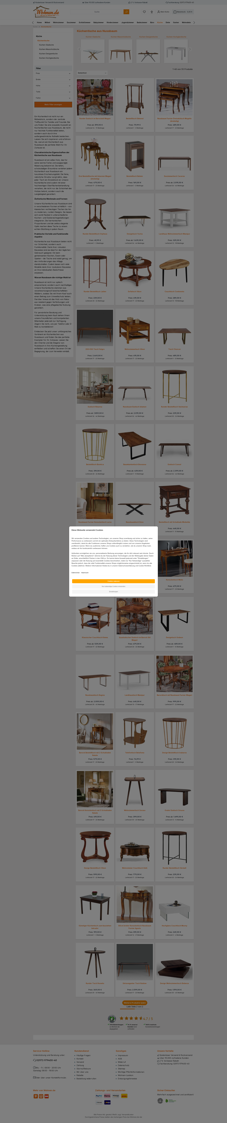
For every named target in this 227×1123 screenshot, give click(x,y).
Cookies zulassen (114, 581)
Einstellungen (113, 591)
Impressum (84, 573)
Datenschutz (76, 573)
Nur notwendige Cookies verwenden (113, 586)
